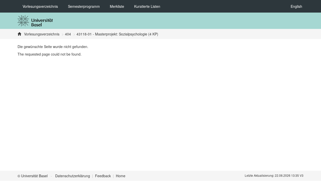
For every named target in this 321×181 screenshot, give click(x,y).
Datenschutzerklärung (72, 175)
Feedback (103, 175)
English (296, 6)
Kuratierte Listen (147, 6)
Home (120, 175)
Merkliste (117, 6)
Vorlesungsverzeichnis (40, 6)
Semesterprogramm (84, 6)
